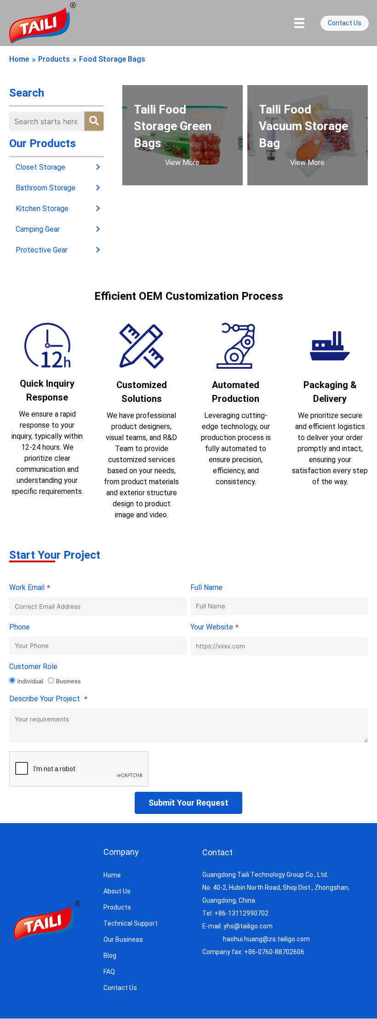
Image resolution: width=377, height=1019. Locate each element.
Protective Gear (42, 250)
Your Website (214, 627)
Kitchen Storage (42, 208)
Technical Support (130, 923)
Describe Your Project (48, 699)
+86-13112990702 (241, 913)
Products (54, 59)
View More (182, 162)
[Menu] (299, 22)
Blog (109, 955)
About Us (117, 891)
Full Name (206, 587)
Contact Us (120, 987)
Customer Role (33, 666)
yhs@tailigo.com (248, 926)
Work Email (29, 587)
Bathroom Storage (45, 187)
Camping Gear (38, 229)
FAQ (109, 971)
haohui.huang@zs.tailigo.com (266, 939)
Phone (19, 627)
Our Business (123, 939)
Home (19, 59)
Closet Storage (40, 167)
